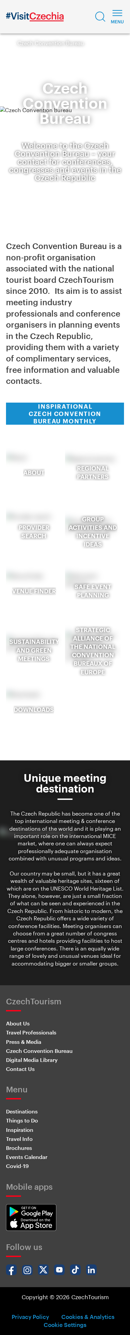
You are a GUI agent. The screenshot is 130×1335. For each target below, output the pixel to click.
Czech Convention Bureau (39, 1051)
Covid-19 (17, 1166)
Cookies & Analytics (87, 1316)
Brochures (19, 1148)
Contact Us (20, 1069)
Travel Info (19, 1139)
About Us (18, 1023)
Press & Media (23, 1041)
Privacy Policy (30, 1316)
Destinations (22, 1111)
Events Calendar (26, 1157)
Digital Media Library (32, 1060)
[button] (100, 16)
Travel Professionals (31, 1032)
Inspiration (19, 1130)
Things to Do (22, 1120)
